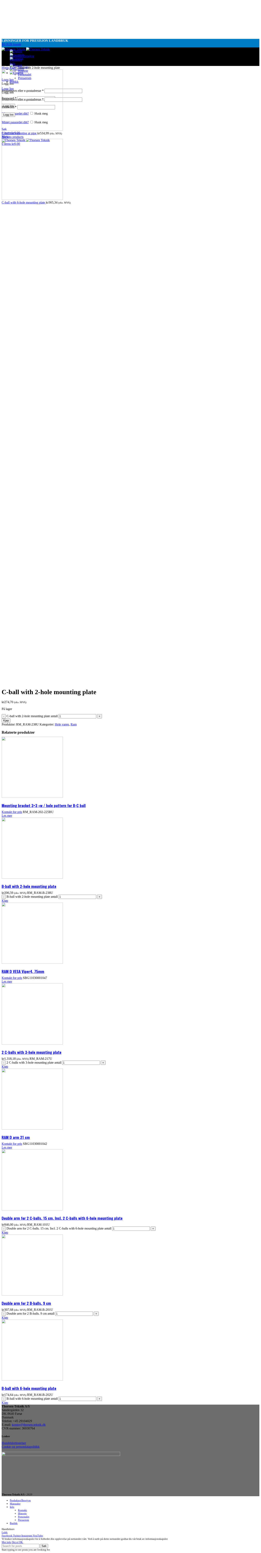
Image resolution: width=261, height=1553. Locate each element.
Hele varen (62, 724)
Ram (13, 67)
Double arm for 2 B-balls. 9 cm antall (30, 1313)
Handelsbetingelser (14, 1443)
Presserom (23, 1519)
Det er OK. (17, 1542)
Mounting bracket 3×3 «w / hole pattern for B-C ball (44, 805)
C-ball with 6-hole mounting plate (24, 202)
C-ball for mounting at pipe (19, 133)
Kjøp (6, 720)
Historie (22, 1513)
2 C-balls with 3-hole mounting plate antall (34, 1062)
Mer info (6, 1542)
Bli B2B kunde (11, 44)
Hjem (6, 67)
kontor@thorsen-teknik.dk (29, 1424)
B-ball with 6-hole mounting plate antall (32, 1398)
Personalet (23, 1516)
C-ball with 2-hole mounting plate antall (32, 716)
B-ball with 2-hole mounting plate (29, 886)
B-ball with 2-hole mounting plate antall (32, 896)
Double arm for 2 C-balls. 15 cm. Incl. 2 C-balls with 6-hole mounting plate (62, 1218)
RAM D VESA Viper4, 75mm (23, 971)
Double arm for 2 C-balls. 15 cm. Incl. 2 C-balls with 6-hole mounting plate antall (59, 1228)
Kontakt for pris (12, 812)
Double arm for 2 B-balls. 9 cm (26, 1303)
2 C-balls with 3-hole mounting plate (31, 1052)
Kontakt (22, 1510)
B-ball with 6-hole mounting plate (29, 1388)
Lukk (5, 1532)
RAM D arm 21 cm (16, 1137)
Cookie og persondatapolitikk (21, 1446)
